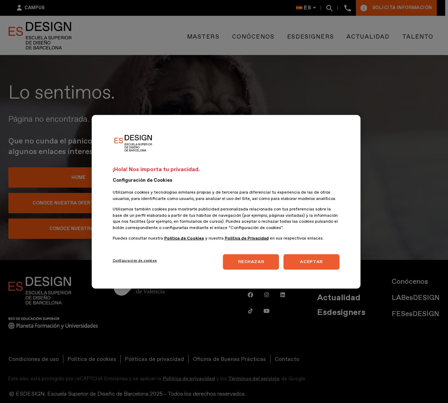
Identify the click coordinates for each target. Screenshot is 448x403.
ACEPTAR (311, 261)
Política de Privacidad (247, 238)
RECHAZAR (251, 261)
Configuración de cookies (135, 260)
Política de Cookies (184, 238)
